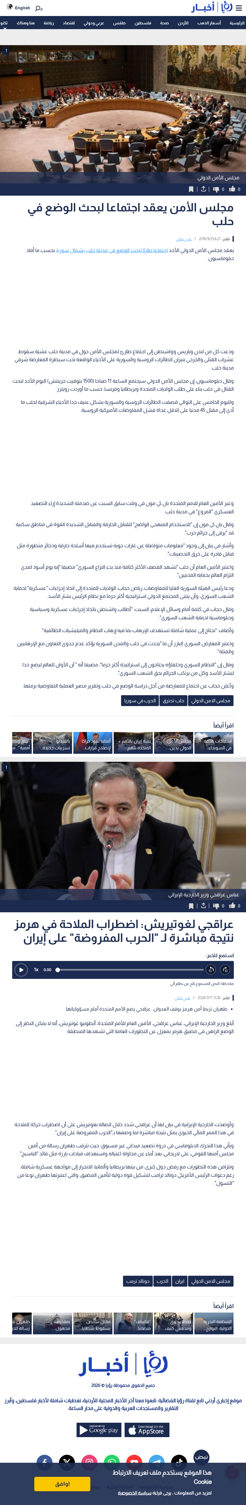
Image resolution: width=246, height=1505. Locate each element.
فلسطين (143, 22)
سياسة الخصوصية (135, 1492)
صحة (164, 22)
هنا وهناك (26, 22)
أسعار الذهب (209, 22)
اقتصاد (69, 22)
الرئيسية (237, 22)
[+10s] (225, 969)
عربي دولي (184, 239)
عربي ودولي (94, 22)
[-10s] (211, 969)
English (22, 7)
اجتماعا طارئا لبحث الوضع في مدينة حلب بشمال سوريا (112, 250)
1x (36, 969)
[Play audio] (21, 970)
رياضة (49, 22)
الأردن (183, 22)
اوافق (62, 1484)
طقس (119, 22)
